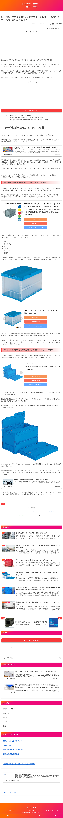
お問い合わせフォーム (52, 810)
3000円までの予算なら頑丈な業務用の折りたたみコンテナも (28, 120)
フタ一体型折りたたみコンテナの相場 (18, 115)
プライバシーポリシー (11, 810)
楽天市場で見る (36, 223)
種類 (4, 503)
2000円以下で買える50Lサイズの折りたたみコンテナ (25, 117)
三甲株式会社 (7, 745)
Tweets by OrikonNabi (10, 792)
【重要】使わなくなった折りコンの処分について (19, 764)
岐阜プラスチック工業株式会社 (13, 749)
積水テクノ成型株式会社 (11, 754)
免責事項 (31, 810)
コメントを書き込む (31, 640)
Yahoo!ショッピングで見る (36, 227)
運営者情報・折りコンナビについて (31, 812)
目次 (30, 110)
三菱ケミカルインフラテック (12, 741)
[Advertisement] (31, 44)
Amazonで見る (36, 219)
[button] (41, 516)
